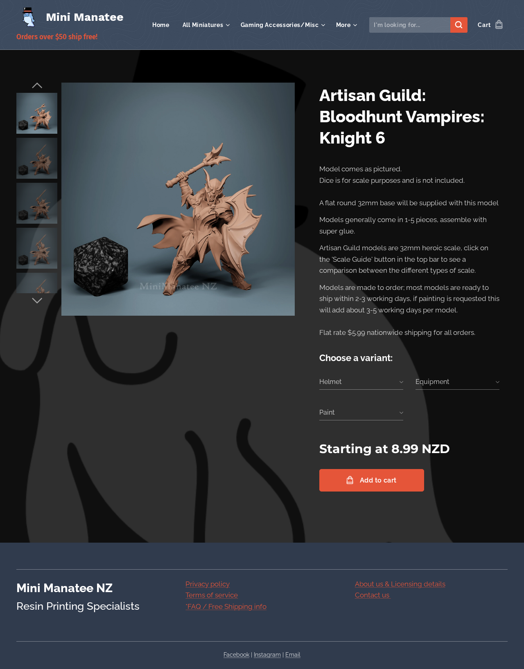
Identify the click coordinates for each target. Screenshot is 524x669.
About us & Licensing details (400, 584)
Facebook (236, 654)
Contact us (373, 595)
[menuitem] (163, 25)
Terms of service (211, 595)
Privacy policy (207, 584)
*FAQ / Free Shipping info (226, 606)
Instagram (267, 654)
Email (292, 654)
